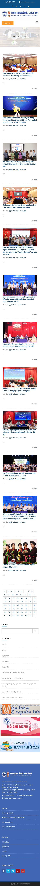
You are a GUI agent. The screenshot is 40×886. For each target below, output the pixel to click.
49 (5, 612)
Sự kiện (4, 650)
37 (22, 605)
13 (21, 595)
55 (30, 612)
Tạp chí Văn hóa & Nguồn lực (11, 692)
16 (34, 595)
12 (17, 595)
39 (30, 605)
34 (9, 605)
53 (22, 612)
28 (18, 602)
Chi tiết (34, 89)
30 (26, 602)
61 (22, 616)
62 (26, 616)
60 (18, 616)
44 (18, 609)
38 (26, 605)
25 (5, 602)
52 (18, 612)
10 (8, 595)
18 (9, 598)
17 (5, 598)
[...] (4, 83)
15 (29, 595)
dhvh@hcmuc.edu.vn (28, 2)
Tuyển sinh (7, 23)
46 (26, 609)
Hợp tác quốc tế (7, 822)
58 (9, 616)
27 (13, 602)
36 (18, 605)
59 (13, 616)
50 (9, 612)
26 (9, 602)
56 (34, 612)
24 (34, 598)
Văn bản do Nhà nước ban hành (12, 678)
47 (30, 609)
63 (30, 616)
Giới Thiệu (5, 837)
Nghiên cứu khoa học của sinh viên (13, 817)
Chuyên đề (5, 667)
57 (5, 616)
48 (34, 609)
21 (22, 598)
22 (26, 598)
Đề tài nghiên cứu (7, 813)
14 (25, 595)
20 (18, 598)
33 (5, 605)
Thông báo (5, 661)
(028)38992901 (11, 2)
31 (30, 602)
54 (26, 612)
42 (9, 609)
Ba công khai (6, 856)
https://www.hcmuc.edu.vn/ (13, 798)
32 (34, 602)
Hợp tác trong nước (8, 827)
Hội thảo (4, 808)
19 (13, 598)
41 (5, 609)
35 (13, 605)
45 (22, 609)
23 (30, 598)
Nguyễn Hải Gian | (13, 79)
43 (13, 609)
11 (13, 595)
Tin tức (23, 36)
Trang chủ (15, 36)
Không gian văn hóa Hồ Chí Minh (12, 697)
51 (13, 612)
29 (22, 602)
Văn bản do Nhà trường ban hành (13, 673)
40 (34, 605)
